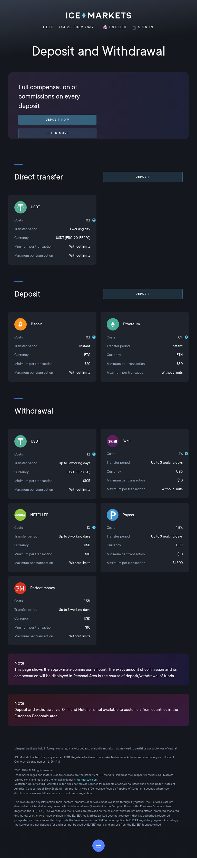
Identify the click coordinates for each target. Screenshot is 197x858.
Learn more (57, 133)
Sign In (146, 27)
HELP (48, 27)
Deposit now (57, 119)
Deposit (143, 176)
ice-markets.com (87, 779)
